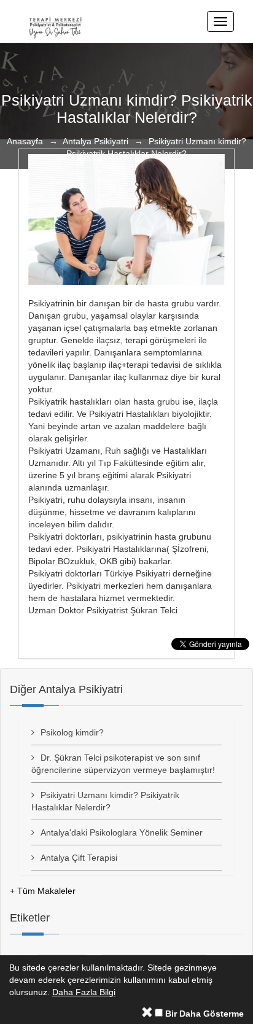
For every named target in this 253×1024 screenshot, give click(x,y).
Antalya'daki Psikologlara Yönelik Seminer (122, 832)
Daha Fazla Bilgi (83, 992)
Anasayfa (25, 141)
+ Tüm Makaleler (43, 891)
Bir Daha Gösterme (203, 1013)
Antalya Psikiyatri (95, 141)
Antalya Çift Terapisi (79, 858)
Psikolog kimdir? (72, 732)
